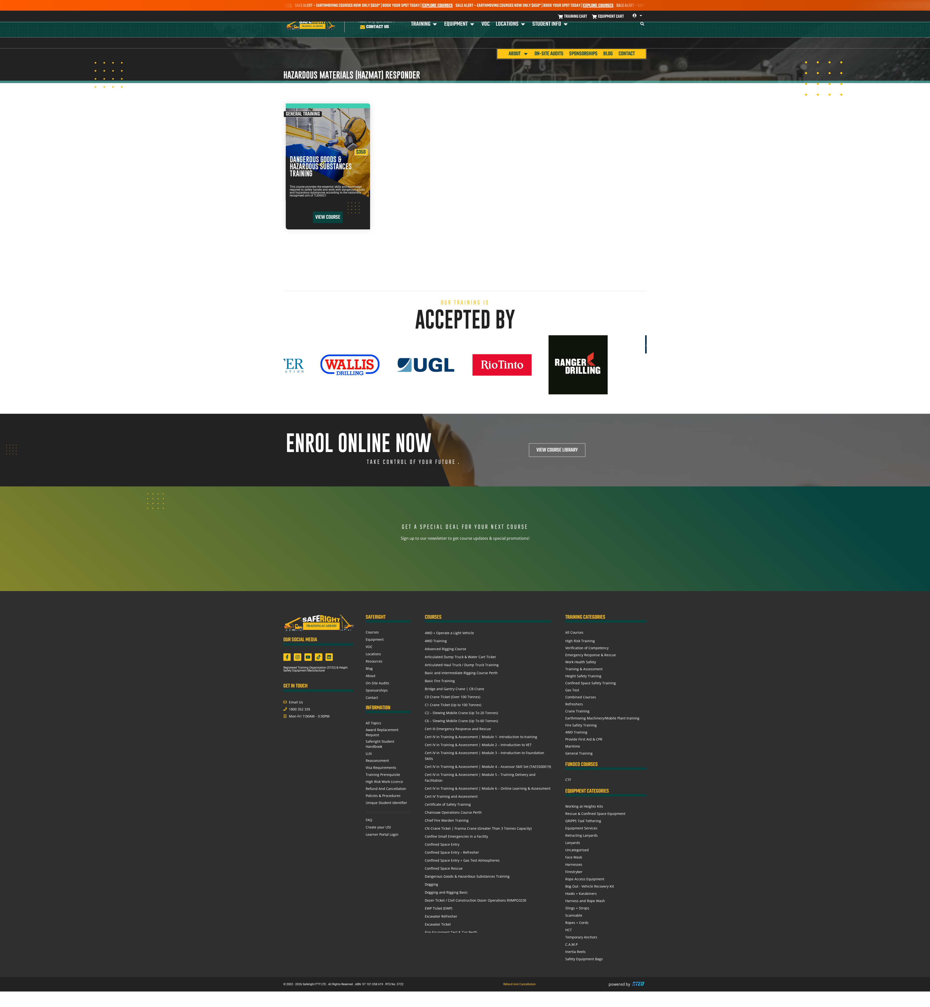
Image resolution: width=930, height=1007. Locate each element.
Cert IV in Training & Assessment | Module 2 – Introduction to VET (478, 744)
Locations (373, 654)
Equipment (375, 639)
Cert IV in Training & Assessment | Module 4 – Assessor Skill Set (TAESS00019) (488, 766)
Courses (372, 632)
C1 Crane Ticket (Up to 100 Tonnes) (453, 705)
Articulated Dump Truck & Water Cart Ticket (460, 657)
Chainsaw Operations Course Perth (453, 812)
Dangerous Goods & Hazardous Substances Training (321, 166)
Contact (627, 54)
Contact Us (377, 27)
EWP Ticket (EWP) (438, 908)
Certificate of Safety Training (448, 804)
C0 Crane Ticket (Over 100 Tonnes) (452, 697)
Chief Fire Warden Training (447, 820)
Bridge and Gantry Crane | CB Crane (454, 689)
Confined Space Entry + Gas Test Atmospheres (462, 860)
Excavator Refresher (441, 916)
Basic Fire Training (440, 681)
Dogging (431, 884)
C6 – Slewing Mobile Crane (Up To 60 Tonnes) (461, 720)
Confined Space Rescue (444, 868)
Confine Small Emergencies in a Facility (456, 836)
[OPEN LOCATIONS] (523, 24)
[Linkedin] (329, 657)
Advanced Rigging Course (445, 649)
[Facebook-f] (287, 657)
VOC (369, 646)
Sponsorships (583, 54)
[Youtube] (308, 657)
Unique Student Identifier (386, 802)
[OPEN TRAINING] (435, 24)
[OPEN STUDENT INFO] (565, 24)
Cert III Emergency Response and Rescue (458, 728)
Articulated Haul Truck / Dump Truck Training (462, 665)
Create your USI (378, 827)
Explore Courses (385, 5)
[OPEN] (641, 15)
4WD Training (436, 641)
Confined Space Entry (442, 844)
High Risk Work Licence (384, 781)
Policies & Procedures (383, 795)
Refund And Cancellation (386, 788)
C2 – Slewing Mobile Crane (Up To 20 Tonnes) (461, 712)
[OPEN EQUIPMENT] (472, 24)
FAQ (369, 820)
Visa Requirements (381, 767)
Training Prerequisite (383, 774)
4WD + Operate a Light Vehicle (449, 633)
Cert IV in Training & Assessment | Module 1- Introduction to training (481, 736)
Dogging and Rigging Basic (446, 892)
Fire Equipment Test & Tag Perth (451, 932)
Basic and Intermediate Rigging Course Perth (461, 673)
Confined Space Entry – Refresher (452, 852)
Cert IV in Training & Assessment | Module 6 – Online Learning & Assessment (487, 788)
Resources (374, 661)
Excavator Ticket (438, 924)
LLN (369, 753)
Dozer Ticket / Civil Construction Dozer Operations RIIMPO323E (476, 900)
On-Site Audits (549, 54)
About (514, 54)
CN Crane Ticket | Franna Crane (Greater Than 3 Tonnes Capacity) (478, 828)
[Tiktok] (318, 657)
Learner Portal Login (382, 834)
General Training (303, 114)
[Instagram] (297, 657)
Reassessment (377, 760)
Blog (608, 54)
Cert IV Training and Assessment (451, 796)
